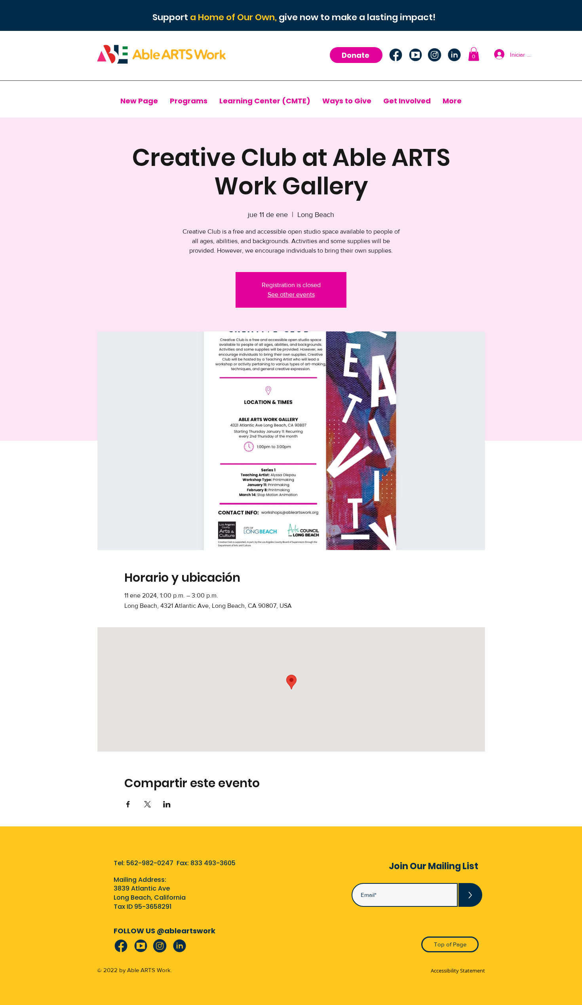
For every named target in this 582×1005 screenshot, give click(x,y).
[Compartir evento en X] (147, 804)
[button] (473, 54)
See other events (291, 294)
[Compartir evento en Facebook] (128, 804)
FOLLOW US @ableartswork (164, 931)
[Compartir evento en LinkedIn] (167, 804)
